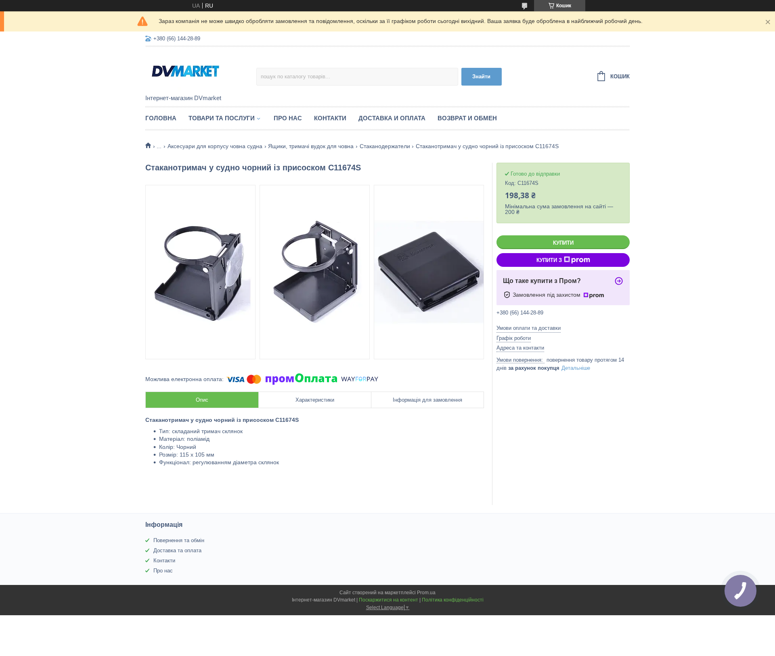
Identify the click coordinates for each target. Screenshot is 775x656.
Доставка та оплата (177, 550)
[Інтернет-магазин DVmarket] (200, 71)
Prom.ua (426, 592)
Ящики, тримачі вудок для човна (311, 146)
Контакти (330, 118)
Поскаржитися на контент (388, 600)
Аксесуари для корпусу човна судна (215, 146)
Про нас (288, 118)
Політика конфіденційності (453, 600)
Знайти (481, 76)
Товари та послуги (222, 118)
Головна (160, 118)
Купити (563, 243)
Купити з (549, 260)
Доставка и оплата (391, 118)
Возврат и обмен (467, 118)
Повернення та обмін (178, 540)
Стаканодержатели (385, 146)
